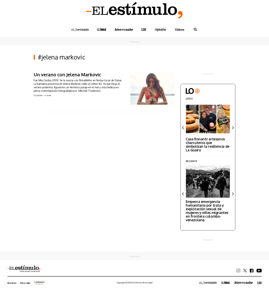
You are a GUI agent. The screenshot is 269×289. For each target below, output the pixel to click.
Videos (179, 29)
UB (143, 29)
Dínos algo (25, 283)
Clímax (225, 282)
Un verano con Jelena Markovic (67, 74)
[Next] (232, 127)
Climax (101, 29)
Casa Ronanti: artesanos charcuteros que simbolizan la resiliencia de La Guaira (207, 144)
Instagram (238, 270)
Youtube (259, 270)
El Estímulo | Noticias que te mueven (23, 268)
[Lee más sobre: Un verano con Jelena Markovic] (152, 88)
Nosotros (11, 283)
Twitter (245, 270)
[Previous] (183, 127)
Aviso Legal (148, 283)
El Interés (80, 30)
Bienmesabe (124, 29)
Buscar (195, 29)
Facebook (252, 270)
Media (39, 283)
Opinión (160, 29)
